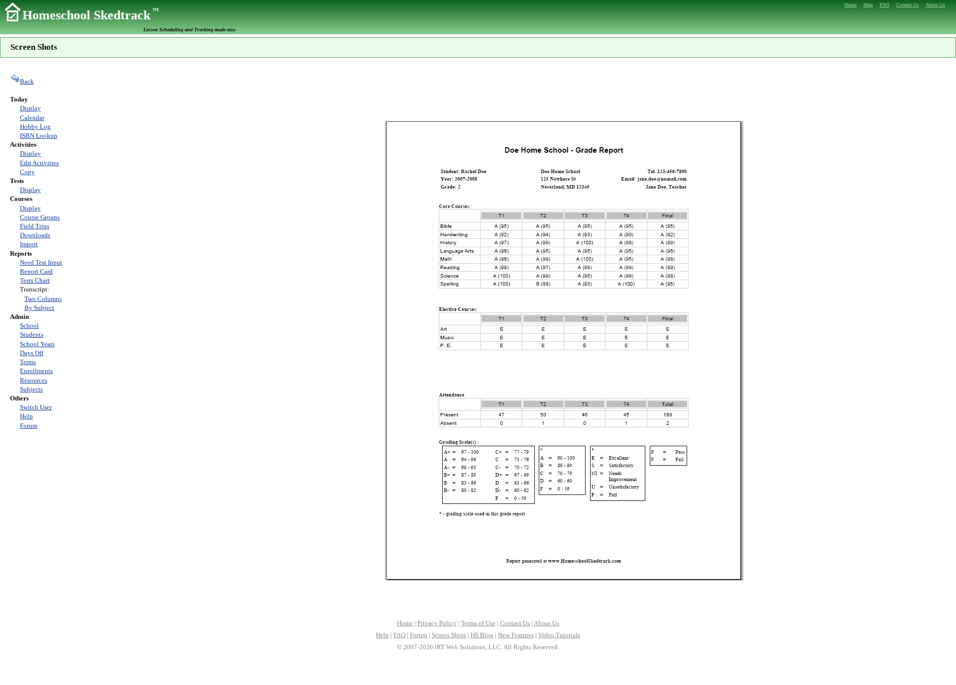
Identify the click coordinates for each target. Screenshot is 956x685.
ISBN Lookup (38, 135)
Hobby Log (35, 126)
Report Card (36, 271)
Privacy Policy (437, 623)
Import (29, 244)
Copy (27, 172)
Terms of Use (478, 623)
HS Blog (482, 635)
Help (26, 416)
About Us (546, 623)
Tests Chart (35, 280)
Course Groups (40, 217)
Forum (28, 425)
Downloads (35, 235)
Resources (33, 380)
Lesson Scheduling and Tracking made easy (189, 29)
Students (31, 334)
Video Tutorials (559, 635)
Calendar (32, 117)
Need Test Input (41, 262)
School (29, 325)
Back (27, 81)
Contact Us (515, 623)
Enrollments (36, 371)
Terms (28, 362)
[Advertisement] (564, 89)
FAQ (399, 635)
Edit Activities (39, 163)
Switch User (36, 407)
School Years (37, 344)
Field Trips (34, 226)
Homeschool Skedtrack (90, 15)
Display (30, 108)
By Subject (39, 307)
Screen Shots (449, 635)
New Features (516, 635)
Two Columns (43, 298)
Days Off (31, 353)
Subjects (31, 389)
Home (405, 623)
